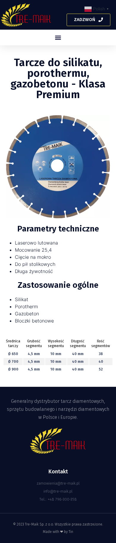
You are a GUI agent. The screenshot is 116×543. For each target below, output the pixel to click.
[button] (88, 20)
